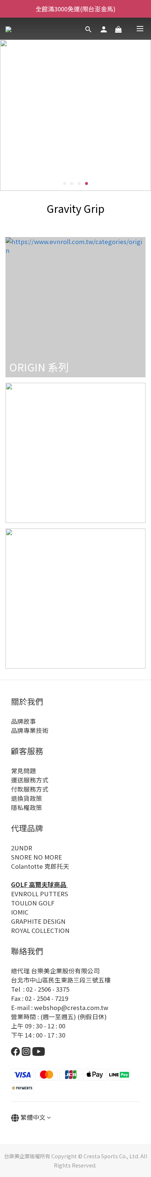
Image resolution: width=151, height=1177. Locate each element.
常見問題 (23, 770)
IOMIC (20, 912)
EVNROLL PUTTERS (39, 893)
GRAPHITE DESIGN (38, 921)
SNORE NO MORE (36, 857)
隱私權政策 (26, 807)
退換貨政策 (26, 798)
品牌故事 (23, 721)
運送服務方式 (29, 779)
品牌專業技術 (29, 730)
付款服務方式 (29, 789)
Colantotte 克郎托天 (40, 866)
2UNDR (21, 847)
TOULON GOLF (33, 902)
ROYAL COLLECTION (40, 930)
